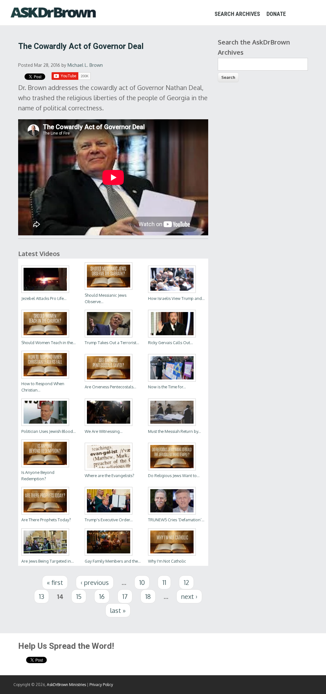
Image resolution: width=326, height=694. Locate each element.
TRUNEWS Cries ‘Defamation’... (176, 519)
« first (55, 582)
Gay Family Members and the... (113, 561)
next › (189, 596)
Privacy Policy (101, 684)
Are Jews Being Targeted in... (47, 561)
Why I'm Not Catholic (167, 561)
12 (186, 582)
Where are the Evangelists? (109, 475)
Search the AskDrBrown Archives (254, 47)
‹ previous (95, 582)
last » (118, 610)
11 (164, 582)
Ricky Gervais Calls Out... (170, 342)
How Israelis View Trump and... (176, 298)
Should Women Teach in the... (48, 342)
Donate (276, 13)
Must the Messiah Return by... (174, 431)
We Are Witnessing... (104, 431)
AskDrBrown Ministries (66, 684)
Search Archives (237, 13)
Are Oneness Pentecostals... (110, 386)
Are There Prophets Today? (46, 519)
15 (79, 596)
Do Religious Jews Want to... (174, 475)
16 (102, 596)
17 (125, 596)
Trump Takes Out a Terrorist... (112, 342)
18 (148, 596)
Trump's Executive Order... (109, 519)
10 (142, 582)
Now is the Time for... (167, 386)
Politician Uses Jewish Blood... (48, 431)
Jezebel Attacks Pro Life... (44, 298)
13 (41, 596)
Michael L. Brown (85, 65)
